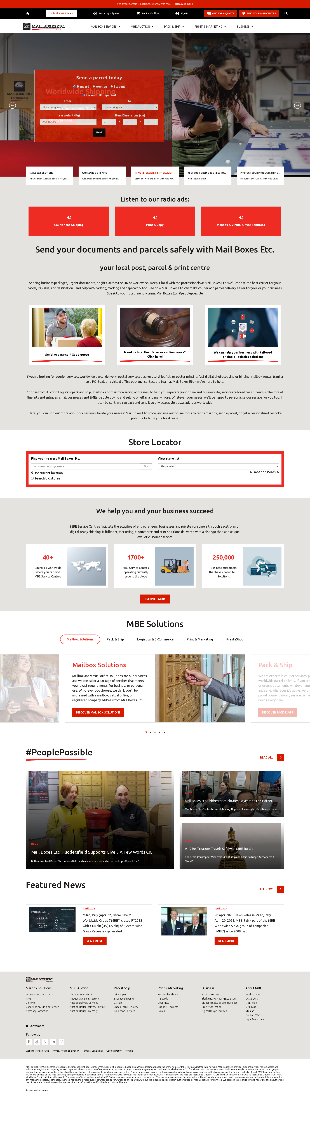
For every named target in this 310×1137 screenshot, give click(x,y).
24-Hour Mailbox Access (39, 994)
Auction (101, 86)
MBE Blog (250, 1006)
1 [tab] (145, 732)
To (129, 101)
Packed (91, 95)
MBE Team (251, 1002)
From (67, 101)
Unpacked (109, 95)
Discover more (198, 122)
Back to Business (211, 994)
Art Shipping (120, 994)
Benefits (31, 1002)
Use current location (48, 473)
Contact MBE (252, 1015)
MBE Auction (79, 988)
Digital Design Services (214, 1011)
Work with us (252, 994)
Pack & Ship (122, 988)
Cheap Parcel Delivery (126, 1006)
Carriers (118, 1002)
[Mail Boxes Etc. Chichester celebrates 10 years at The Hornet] (232, 792)
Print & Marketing (170, 988)
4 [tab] (159, 732)
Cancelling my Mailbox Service (42, 1006)
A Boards (163, 998)
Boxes (161, 1011)
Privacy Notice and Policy (66, 1050)
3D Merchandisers (168, 994)
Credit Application (212, 1006)
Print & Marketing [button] (208, 26)
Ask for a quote (223, 13)
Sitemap (249, 1011)
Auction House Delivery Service (87, 1006)
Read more (94, 941)
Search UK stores (47, 478)
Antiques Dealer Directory (84, 998)
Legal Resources (254, 1019)
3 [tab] (155, 732)
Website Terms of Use (37, 1050)
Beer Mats (163, 1002)
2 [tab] (150, 732)
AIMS (28, 998)
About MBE (253, 988)
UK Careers (251, 998)
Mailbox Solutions (38, 988)
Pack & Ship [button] (172, 26)
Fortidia (129, 1050)
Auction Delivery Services (84, 1002)
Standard (82, 86)
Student (119, 86)
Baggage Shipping (124, 998)
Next (297, 105)
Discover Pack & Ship (277, 712)
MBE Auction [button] (140, 26)
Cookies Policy (113, 1050)
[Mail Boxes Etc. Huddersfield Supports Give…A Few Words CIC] (100, 818)
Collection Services (124, 1011)
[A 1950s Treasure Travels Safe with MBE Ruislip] (232, 844)
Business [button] (243, 26)
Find (146, 466)
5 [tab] (164, 732)
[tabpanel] (155, 688)
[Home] (28, 13)
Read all (266, 757)
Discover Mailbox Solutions (98, 712)
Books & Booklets (168, 1006)
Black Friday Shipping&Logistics (219, 998)
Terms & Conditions (92, 1050)
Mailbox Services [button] (104, 26)
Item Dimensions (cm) (130, 115)
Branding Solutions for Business (220, 1002)
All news (266, 889)
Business (208, 988)
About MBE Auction (81, 994)
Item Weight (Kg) (68, 115)
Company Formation (37, 1011)
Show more (36, 1026)
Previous (12, 105)
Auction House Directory (84, 1011)
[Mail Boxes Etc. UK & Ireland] (44, 26)
